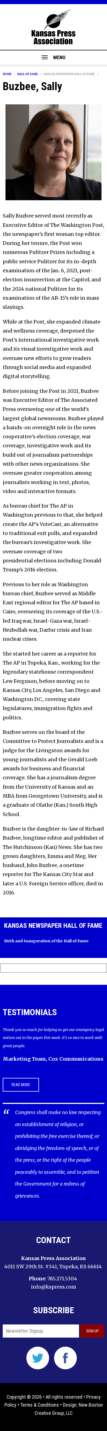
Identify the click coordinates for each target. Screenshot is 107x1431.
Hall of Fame (27, 74)
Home (7, 74)
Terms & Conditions (39, 1405)
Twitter (37, 1358)
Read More (21, 1085)
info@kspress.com (53, 1287)
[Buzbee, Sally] (53, 152)
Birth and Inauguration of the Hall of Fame (46, 940)
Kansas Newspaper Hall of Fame (69, 74)
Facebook (65, 1358)
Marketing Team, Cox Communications (53, 1059)
